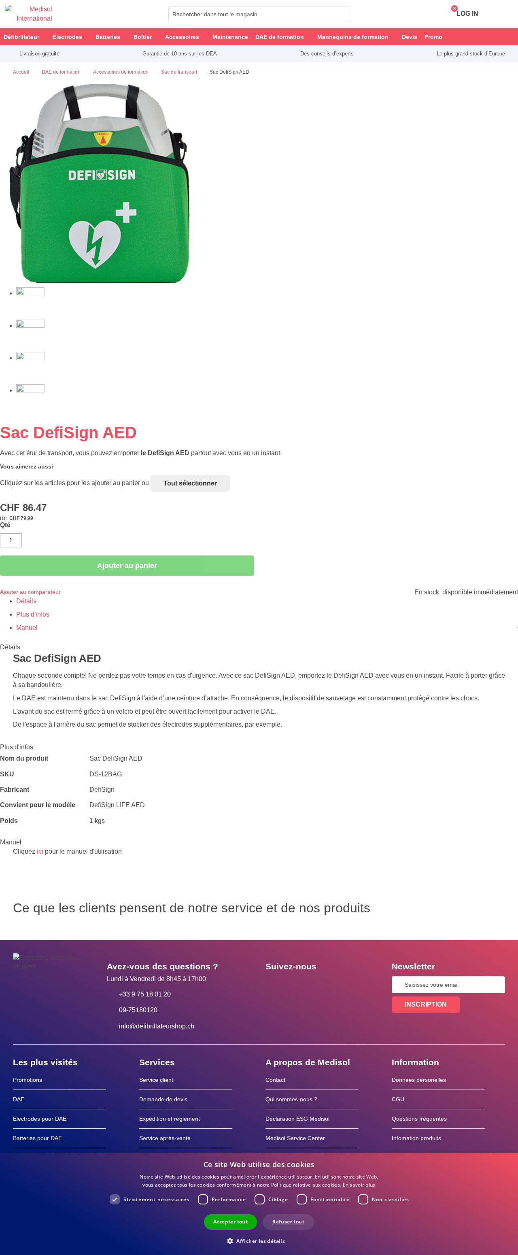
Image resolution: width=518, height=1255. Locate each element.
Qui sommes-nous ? (291, 1099)
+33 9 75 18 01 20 (145, 994)
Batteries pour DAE (37, 1138)
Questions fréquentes (419, 1118)
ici (40, 851)
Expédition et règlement (169, 1118)
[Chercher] (341, 14)
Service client (156, 1080)
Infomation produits (416, 1138)
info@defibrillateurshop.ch (156, 1026)
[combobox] (259, 14)
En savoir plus (359, 1184)
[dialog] (259, 1204)
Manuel (27, 627)
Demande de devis (163, 1099)
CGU (398, 1099)
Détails (26, 601)
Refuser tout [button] (288, 1221)
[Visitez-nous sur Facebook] (273, 984)
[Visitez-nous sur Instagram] (320, 984)
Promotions (27, 1080)
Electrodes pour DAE (39, 1118)
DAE (18, 1099)
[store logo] (28, 14)
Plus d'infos (32, 614)
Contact (275, 1080)
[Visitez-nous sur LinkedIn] (297, 984)
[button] (259, 1240)
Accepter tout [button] (230, 1221)
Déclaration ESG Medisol (297, 1118)
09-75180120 (138, 1010)
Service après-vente (165, 1138)
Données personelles (419, 1080)
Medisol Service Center (295, 1138)
